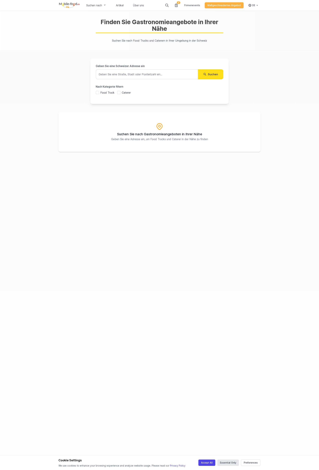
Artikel (120, 5)
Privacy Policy (177, 465)
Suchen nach (94, 5)
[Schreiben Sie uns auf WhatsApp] (310, 461)
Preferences (251, 462)
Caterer (126, 92)
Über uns (138, 5)
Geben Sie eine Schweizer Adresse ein (120, 66)
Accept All (207, 462)
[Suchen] (167, 5)
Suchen (213, 74)
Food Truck (107, 92)
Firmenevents (192, 5)
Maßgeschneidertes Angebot (224, 5)
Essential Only (228, 462)
